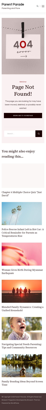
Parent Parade (13, 4)
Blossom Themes (33, 400)
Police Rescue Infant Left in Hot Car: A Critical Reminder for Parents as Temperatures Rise (23, 233)
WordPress (15, 403)
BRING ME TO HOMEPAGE (23, 115)
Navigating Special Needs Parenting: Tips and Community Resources (22, 346)
